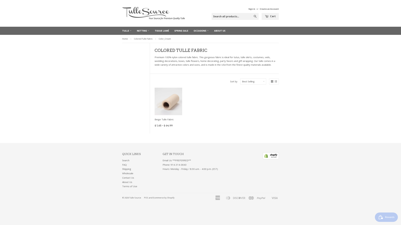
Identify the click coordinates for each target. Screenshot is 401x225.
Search (125, 160)
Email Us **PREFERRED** (177, 160)
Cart (272, 16)
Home (125, 38)
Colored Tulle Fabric (143, 38)
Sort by (233, 81)
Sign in (251, 9)
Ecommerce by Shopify (163, 197)
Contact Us (128, 177)
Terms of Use (129, 186)
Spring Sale (181, 30)
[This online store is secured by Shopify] (271, 158)
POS (146, 197)
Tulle (126, 30)
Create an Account (269, 9)
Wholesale (127, 173)
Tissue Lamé (162, 30)
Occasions (200, 30)
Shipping (126, 168)
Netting (142, 30)
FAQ (124, 164)
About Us (219, 30)
